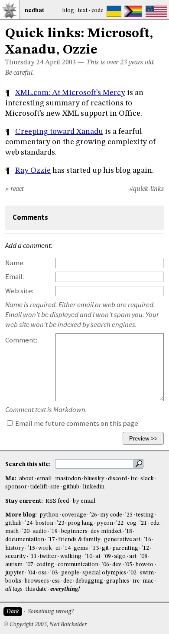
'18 (128, 531)
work (45, 548)
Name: (15, 262)
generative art (122, 539)
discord (117, 479)
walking (70, 556)
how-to (144, 564)
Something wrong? (50, 612)
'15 (31, 548)
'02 (132, 573)
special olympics (104, 573)
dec (67, 581)
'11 (33, 556)
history (14, 548)
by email (84, 501)
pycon (105, 523)
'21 (143, 523)
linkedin (93, 487)
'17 (51, 539)
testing (145, 515)
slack (147, 479)
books (13, 581)
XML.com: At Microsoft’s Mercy (70, 93)
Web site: (19, 290)
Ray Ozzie (33, 170)
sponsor (16, 487)
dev (116, 564)
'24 (28, 523)
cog (131, 523)
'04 (31, 573)
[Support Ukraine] (114, 11)
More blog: (21, 515)
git (105, 548)
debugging (89, 581)
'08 (143, 556)
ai (97, 556)
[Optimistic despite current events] (156, 11)
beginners (74, 531)
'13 (95, 548)
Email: (14, 276)
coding (45, 564)
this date (36, 589)
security (15, 556)
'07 (29, 564)
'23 (60, 523)
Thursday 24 (24, 62)
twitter (48, 556)
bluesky (94, 479)
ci (57, 548)
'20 (25, 531)
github (71, 487)
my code (111, 515)
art (132, 556)
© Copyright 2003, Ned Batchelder (45, 625)
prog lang (80, 523)
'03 (54, 573)
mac (148, 581)
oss (42, 573)
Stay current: (24, 501)
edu (154, 523)
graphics (117, 581)
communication (78, 564)
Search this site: (28, 464)
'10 (88, 556)
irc (133, 479)
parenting (125, 548)
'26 (93, 515)
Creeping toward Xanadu (59, 132)
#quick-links (146, 189)
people (70, 573)
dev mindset (106, 531)
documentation (24, 539)
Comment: (21, 340)
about (26, 479)
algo (120, 556)
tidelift (38, 487)
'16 (147, 539)
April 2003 (60, 62)
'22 (120, 523)
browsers (37, 581)
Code (97, 10)
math (12, 531)
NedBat (34, 10)
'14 (67, 548)
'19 (54, 531)
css (56, 581)
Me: (11, 479)
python (48, 515)
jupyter (14, 573)
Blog (68, 10)
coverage (74, 515)
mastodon (68, 479)
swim (147, 573)
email (44, 479)
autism (14, 564)
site (54, 487)
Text (83, 10)
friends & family (79, 539)
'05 (128, 564)
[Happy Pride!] (133, 11)
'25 (129, 515)
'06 (105, 564)
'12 (145, 548)
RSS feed (57, 501)
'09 (107, 556)
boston (44, 523)
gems (81, 548)
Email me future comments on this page (76, 423)
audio (39, 531)
